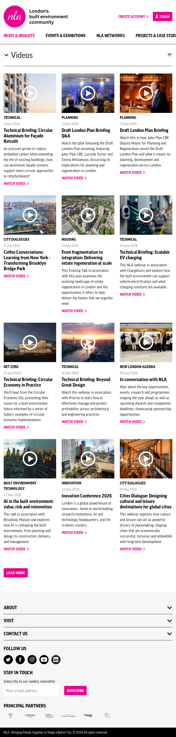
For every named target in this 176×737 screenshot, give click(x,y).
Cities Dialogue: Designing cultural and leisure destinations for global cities (145, 501)
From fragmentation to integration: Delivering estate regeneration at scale (87, 258)
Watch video (15, 183)
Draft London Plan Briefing (144, 130)
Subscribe (75, 690)
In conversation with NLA (143, 379)
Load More (15, 573)
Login (164, 16)
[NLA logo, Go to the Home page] (36, 16)
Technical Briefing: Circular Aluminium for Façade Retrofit (28, 136)
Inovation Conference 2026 (87, 495)
